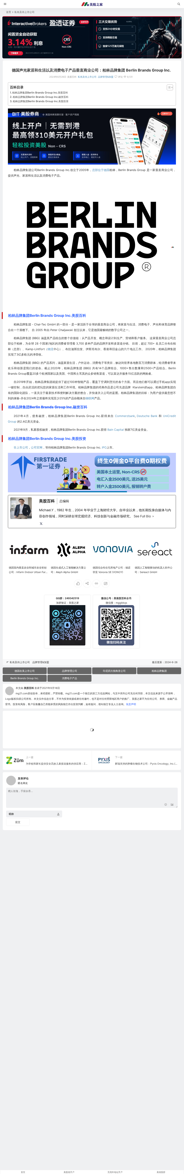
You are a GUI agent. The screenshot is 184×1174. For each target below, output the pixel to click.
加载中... (13, 739)
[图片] (172, 805)
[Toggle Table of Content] (168, 87)
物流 (50, 349)
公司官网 (36, 447)
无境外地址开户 (115, 1172)
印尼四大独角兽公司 (114, 670)
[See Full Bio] (153, 516)
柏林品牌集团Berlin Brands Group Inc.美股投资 (40, 101)
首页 (8, 12)
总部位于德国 (100, 170)
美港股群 (161, 1172)
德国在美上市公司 (25, 670)
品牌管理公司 (69, 670)
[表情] (166, 805)
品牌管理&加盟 (105, 76)
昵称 (11, 814)
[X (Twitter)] (41, 523)
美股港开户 (69, 1172)
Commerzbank (125, 416)
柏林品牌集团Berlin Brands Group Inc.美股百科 (40, 92)
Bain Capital (115, 429)
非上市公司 (21, 447)
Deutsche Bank (147, 416)
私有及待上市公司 (24, 12)
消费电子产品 (69, 678)
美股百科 (29, 687)
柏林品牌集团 (159, 670)
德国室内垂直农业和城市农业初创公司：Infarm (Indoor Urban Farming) (28, 572)
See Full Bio (142, 516)
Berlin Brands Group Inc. (24, 678)
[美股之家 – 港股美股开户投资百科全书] (92, 4)
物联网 (90, 398)
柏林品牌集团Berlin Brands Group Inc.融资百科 (40, 96)
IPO (104, 447)
